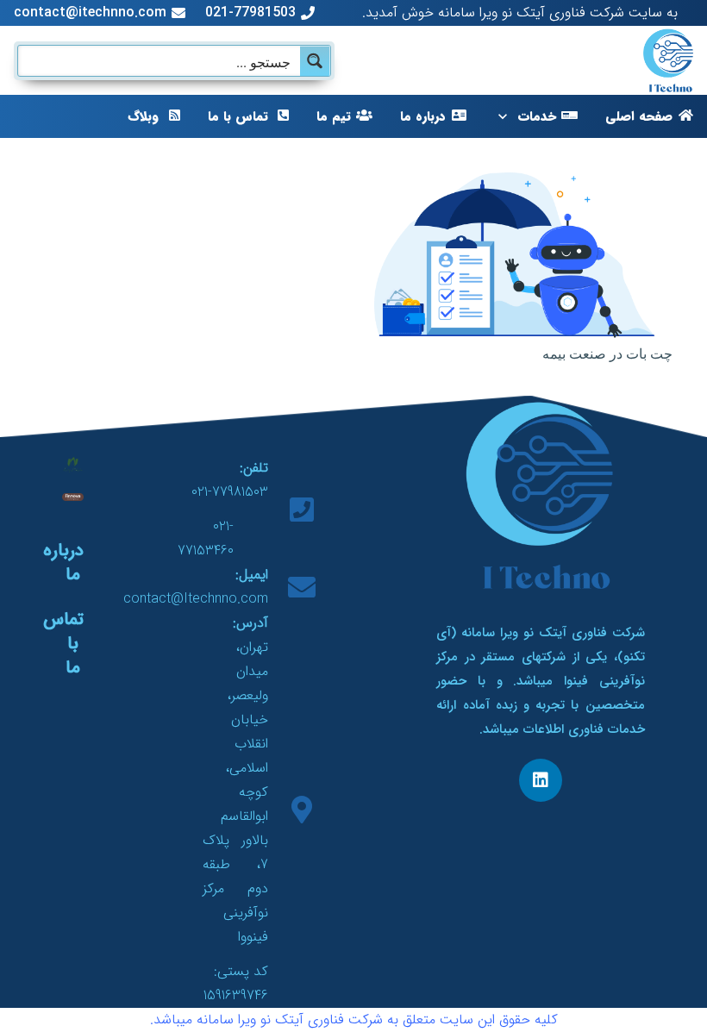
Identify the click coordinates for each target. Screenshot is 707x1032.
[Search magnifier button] (315, 61)
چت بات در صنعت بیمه (607, 353)
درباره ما (63, 562)
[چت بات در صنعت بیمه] (523, 184)
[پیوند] (668, 60)
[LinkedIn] (540, 780)
